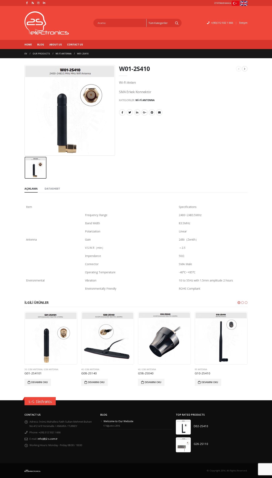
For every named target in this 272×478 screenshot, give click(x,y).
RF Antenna (151, 369)
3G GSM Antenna (210, 369)
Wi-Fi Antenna (145, 100)
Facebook (122, 112)
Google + (144, 112)
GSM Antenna (227, 369)
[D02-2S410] (183, 427)
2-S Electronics (40, 401)
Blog (40, 44)
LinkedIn (137, 112)
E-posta (159, 112)
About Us (55, 44)
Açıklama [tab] (31, 188)
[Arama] (176, 23)
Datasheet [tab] (52, 188)
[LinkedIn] (44, 2)
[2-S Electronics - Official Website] (46, 22)
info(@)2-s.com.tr (48, 439)
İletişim (243, 23)
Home (28, 44)
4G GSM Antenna (40, 369)
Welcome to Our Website (118, 421)
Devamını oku (46, 382)
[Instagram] (38, 2)
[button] (239, 302)
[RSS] (32, 2)
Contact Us (75, 44)
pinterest (152, 112)
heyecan (129, 112)
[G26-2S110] (183, 444)
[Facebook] (27, 2)
